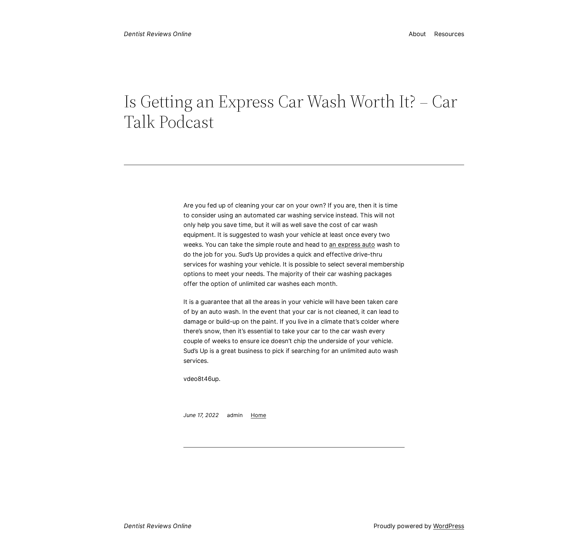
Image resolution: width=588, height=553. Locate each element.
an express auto (352, 244)
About (417, 33)
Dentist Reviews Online (158, 33)
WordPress (448, 525)
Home (258, 415)
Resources (449, 33)
